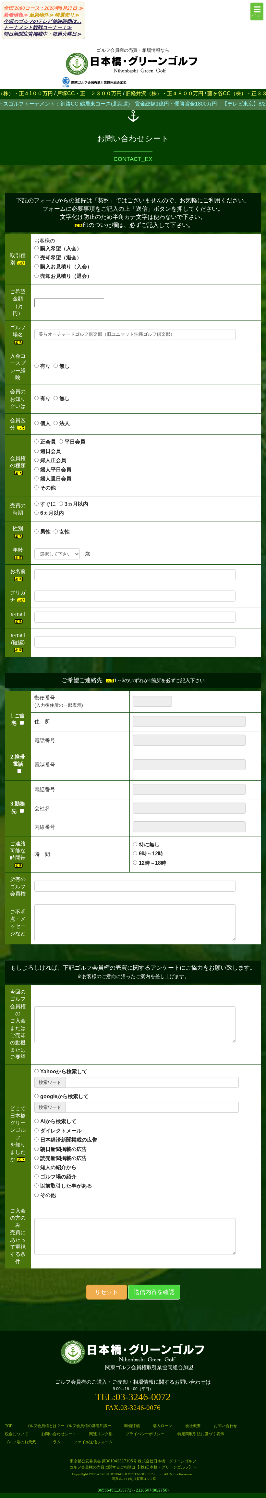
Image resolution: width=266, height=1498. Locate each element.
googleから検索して (64, 1096)
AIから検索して (58, 1121)
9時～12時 (151, 853)
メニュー (257, 15)
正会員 (48, 442)
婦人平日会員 (55, 469)
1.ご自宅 (17, 719)
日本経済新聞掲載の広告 (68, 1140)
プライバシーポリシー (145, 1434)
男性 (45, 532)
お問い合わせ (225, 1426)
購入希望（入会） (61, 248)
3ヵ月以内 (76, 504)
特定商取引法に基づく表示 (200, 1434)
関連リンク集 (101, 1434)
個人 (45, 423)
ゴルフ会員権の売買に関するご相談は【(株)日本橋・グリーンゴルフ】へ (133, 1467)
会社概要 (193, 1426)
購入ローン (162, 1426)
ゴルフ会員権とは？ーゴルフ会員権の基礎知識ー (68, 1426)
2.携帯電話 (17, 760)
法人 (64, 423)
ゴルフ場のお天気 (20, 1442)
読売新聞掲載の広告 (63, 1158)
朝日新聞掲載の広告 (63, 1149)
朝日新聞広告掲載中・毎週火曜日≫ (42, 34)
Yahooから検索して (63, 1071)
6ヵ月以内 (52, 513)
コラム (55, 1442)
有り (45, 366)
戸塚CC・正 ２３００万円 (63, 93)
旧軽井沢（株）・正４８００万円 (138, 93)
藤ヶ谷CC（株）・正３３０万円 (218, 93)
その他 (48, 487)
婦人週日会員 (61, 478)
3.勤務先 (17, 807)
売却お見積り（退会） (66, 276)
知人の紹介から (58, 1167)
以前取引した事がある (66, 1185)
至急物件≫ (41, 14)
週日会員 (55, 451)
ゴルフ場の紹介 (58, 1176)
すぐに (48, 504)
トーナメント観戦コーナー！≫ (38, 27)
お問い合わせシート (58, 1434)
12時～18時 (152, 863)
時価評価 (132, 1426)
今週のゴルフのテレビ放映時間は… (42, 21)
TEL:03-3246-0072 (133, 1396)
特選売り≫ (67, 14)
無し (64, 366)
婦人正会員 (53, 460)
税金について (16, 1434)
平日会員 (75, 442)
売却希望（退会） (61, 257)
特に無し (149, 844)
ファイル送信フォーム (93, 1442)
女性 (64, 532)
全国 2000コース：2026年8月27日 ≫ (43, 8)
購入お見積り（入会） (66, 266)
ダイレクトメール (61, 1130)
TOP (9, 1426)
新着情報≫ (16, 14)
